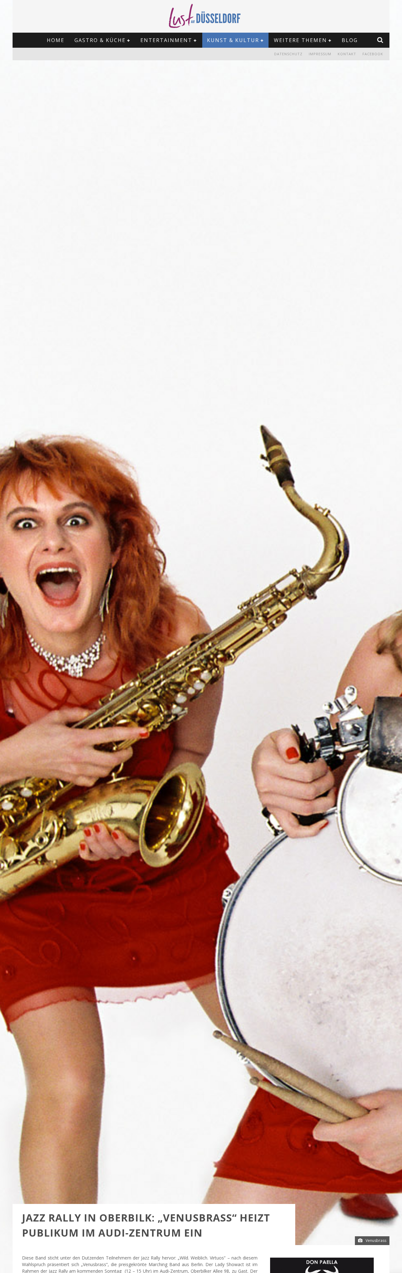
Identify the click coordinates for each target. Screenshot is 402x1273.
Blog (350, 40)
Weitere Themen (300, 40)
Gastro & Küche (100, 40)
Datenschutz (288, 53)
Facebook (372, 53)
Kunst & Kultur (233, 40)
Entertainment (166, 40)
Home (55, 40)
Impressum (320, 53)
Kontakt (347, 53)
